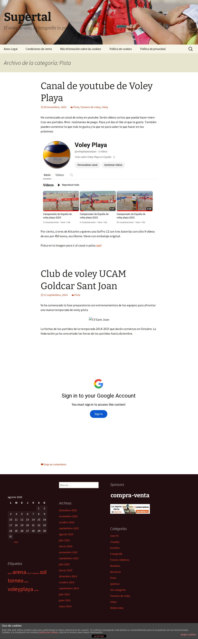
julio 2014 (64, 594)
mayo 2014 (65, 606)
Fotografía (116, 554)
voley (26, 582)
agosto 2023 (66, 534)
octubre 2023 (66, 522)
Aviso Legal (10, 49)
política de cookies (48, 632)
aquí (99, 245)
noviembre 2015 (68, 552)
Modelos (115, 566)
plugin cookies (188, 634)
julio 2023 (64, 540)
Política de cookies (120, 49)
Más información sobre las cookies (80, 49)
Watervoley (117, 608)
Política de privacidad (153, 49)
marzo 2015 (65, 570)
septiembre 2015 (69, 558)
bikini (29, 573)
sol (43, 571)
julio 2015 (64, 564)
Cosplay (114, 542)
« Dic (15, 542)
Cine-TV (114, 536)
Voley (105, 107)
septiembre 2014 (69, 588)
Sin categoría (117, 590)
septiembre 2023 (69, 528)
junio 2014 (64, 600)
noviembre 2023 (68, 516)
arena (19, 571)
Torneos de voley (90, 107)
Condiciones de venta (39, 49)
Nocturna (115, 572)
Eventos (115, 548)
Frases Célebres (119, 560)
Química (114, 584)
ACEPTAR (99, 636)
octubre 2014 (66, 582)
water (36, 590)
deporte (35, 573)
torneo (15, 580)
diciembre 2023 (68, 510)
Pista (76, 107)
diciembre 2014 (68, 576)
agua (10, 573)
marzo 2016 (65, 546)
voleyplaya (20, 589)
